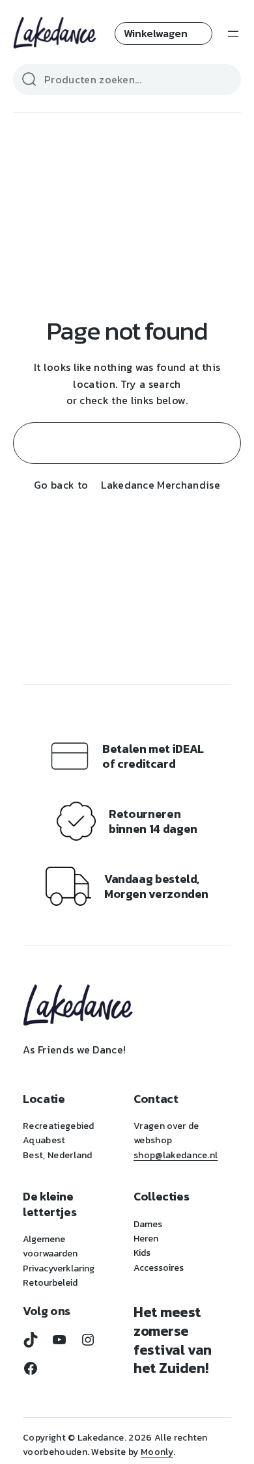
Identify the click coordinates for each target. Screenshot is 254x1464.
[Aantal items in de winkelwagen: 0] (163, 33)
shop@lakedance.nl (176, 1155)
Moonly (157, 1452)
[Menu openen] (233, 34)
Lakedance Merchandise (160, 485)
